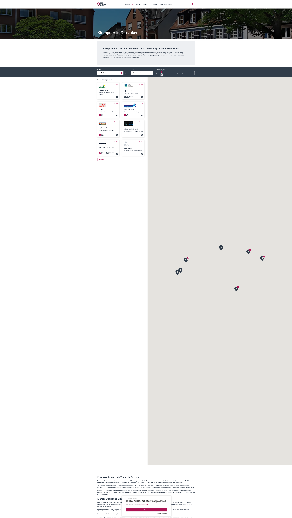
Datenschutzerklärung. (143, 504)
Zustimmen (146, 509)
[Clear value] (121, 73)
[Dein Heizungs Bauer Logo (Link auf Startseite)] (101, 4)
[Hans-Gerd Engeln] (186, 260)
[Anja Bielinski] (221, 247)
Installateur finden (166, 4)
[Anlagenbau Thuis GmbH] (180, 270)
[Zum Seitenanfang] (193, 514)
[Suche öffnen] (192, 4)
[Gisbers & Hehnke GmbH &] (262, 258)
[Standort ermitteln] (126, 73)
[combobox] (110, 73)
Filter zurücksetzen (188, 73)
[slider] (161, 72)
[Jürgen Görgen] (177, 272)
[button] (221, 247)
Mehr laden (102, 159)
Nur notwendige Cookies (162, 513)
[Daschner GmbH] (236, 289)
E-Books (154, 4)
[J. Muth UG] (248, 252)
